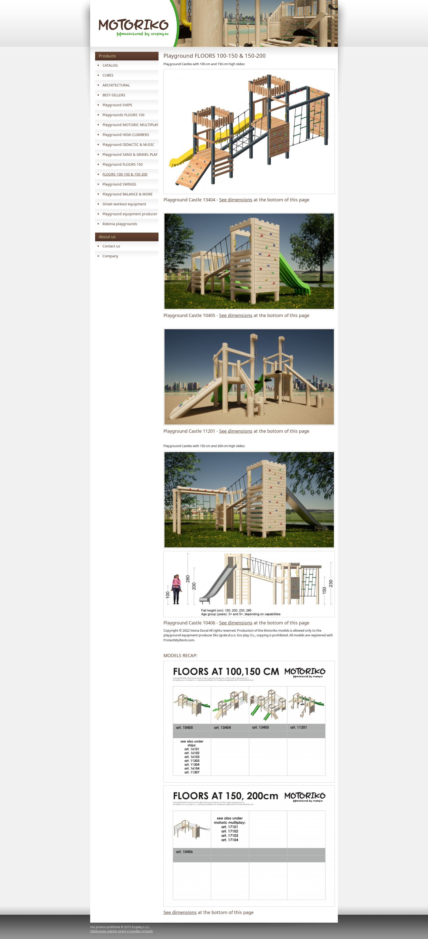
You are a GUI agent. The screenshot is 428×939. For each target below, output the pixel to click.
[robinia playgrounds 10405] (248, 261)
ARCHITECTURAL (116, 85)
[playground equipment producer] (248, 722)
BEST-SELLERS (114, 95)
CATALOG (110, 65)
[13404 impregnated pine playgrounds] (248, 131)
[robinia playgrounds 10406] (248, 499)
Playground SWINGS (119, 184)
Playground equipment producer (130, 214)
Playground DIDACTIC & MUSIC (128, 144)
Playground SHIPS (117, 105)
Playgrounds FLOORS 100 (123, 114)
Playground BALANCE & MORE (128, 194)
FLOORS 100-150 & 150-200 (125, 174)
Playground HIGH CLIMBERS (126, 134)
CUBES (108, 75)
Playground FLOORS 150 (123, 164)
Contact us (111, 246)
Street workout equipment (124, 204)
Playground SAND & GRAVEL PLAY (130, 154)
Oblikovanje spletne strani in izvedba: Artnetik (121, 931)
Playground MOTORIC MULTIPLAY (130, 124)
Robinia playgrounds (120, 223)
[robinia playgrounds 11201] (248, 377)
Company (110, 256)
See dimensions (235, 200)
